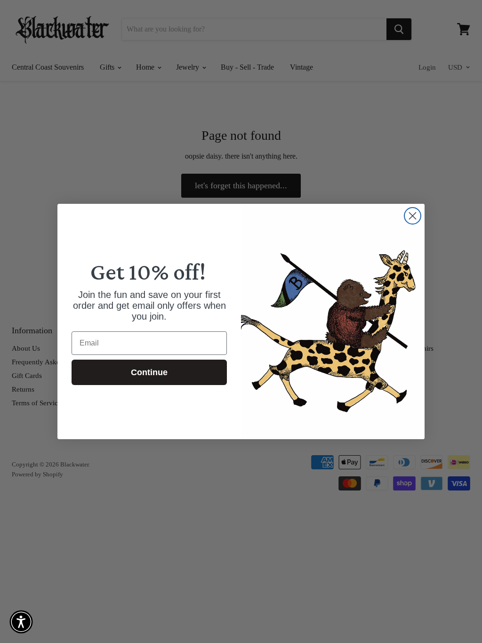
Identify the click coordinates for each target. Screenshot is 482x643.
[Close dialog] (412, 216)
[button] (21, 622)
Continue (149, 372)
